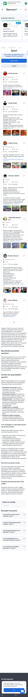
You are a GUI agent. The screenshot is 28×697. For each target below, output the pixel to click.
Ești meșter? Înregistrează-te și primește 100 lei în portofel (14, 55)
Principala (3, 47)
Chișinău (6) (6, 505)
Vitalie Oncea (13, 143)
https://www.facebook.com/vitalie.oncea (13, 159)
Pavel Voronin (13, 73)
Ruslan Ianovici (13, 256)
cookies (15, 683)
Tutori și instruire (12, 47)
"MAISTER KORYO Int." (14, 219)
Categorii (14, 66)
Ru (21, 9)
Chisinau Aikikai (13, 176)
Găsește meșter (14, 60)
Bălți (2, 695)
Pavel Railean (13, 300)
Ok (14, 690)
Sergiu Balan (12, 103)
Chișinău (3, 693)
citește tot (9, 88)
